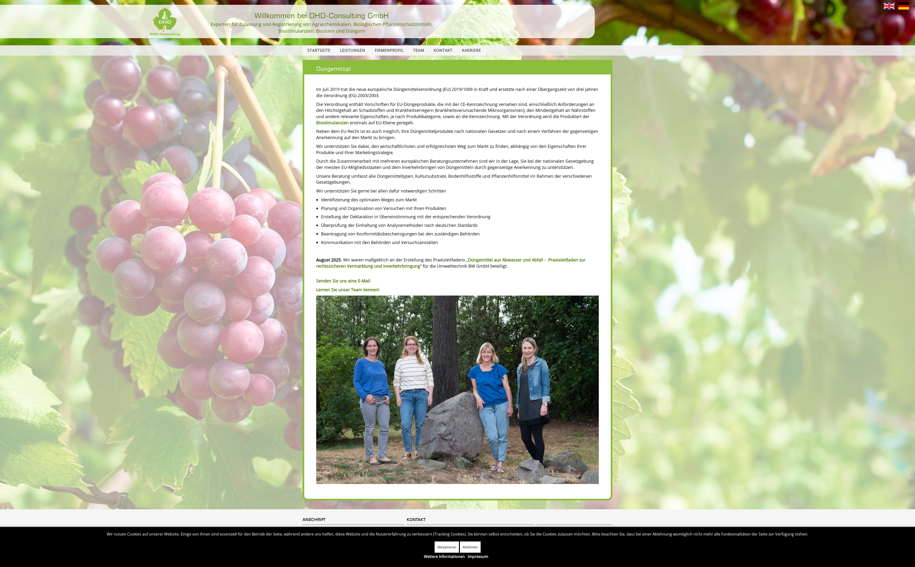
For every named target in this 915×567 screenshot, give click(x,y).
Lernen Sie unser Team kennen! (347, 289)
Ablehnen (470, 547)
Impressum (478, 556)
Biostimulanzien (332, 122)
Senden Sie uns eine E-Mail (343, 281)
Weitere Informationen (444, 556)
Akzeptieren (446, 547)
